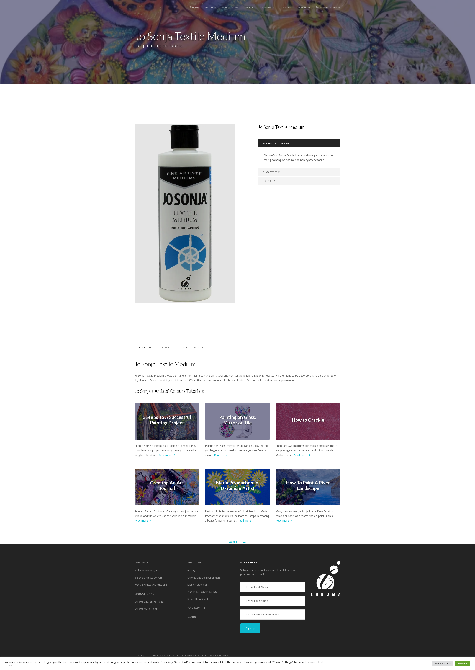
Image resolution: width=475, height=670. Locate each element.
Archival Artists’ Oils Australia (151, 584)
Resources (167, 347)
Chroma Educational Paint (149, 601)
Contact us (270, 7)
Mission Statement (197, 584)
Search (305, 7)
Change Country (329, 7)
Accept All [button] (463, 663)
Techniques (269, 180)
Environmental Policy (192, 655)
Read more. (165, 455)
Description (145, 347)
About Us (251, 7)
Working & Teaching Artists (202, 591)
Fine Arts (211, 7)
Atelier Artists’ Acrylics (147, 570)
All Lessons (239, 542)
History (191, 570)
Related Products (192, 347)
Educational (230, 7)
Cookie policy (222, 655)
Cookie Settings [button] (442, 663)
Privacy (209, 655)
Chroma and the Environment (203, 577)
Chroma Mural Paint (146, 608)
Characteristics (271, 172)
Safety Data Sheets (198, 599)
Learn (287, 7)
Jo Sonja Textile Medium (276, 143)
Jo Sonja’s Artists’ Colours (149, 577)
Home (195, 7)
